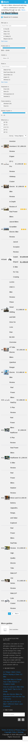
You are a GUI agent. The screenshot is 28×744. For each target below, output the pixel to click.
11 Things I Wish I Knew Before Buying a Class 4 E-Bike (13, 674)
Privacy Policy (20, 730)
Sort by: (11, 135)
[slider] (2, 48)
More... (24, 10)
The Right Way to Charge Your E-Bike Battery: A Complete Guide (12, 681)
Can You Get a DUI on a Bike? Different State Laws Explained (13, 704)
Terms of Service (7, 730)
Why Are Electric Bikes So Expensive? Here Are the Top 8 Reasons (14, 696)
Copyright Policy (10, 732)
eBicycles (6, 2)
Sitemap (21, 732)
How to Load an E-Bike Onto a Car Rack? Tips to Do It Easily (13, 689)
